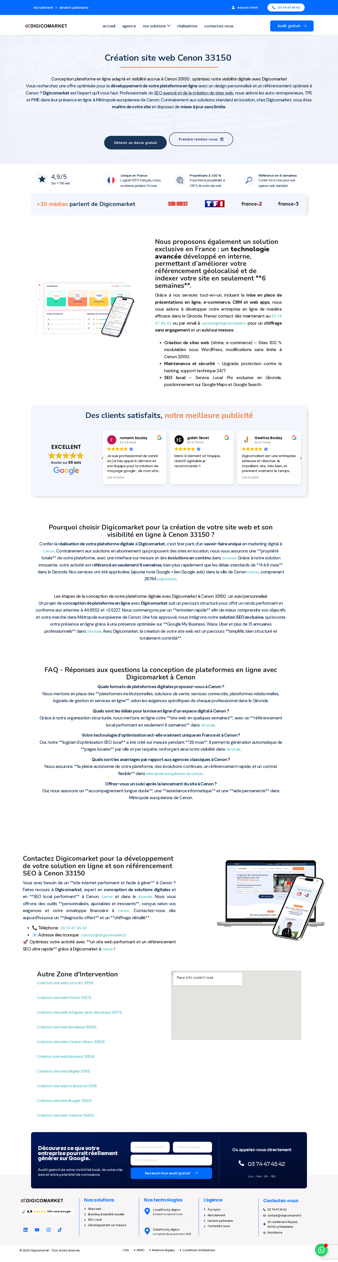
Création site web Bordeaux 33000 (67, 1027)
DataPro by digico (166, 1229)
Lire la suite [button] (183, 477)
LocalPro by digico (166, 1210)
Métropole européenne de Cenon (174, 773)
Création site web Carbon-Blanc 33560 (71, 1041)
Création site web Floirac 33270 (64, 997)
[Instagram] (48, 1229)
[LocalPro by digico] (147, 1211)
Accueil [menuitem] (109, 26)
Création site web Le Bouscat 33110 (67, 1086)
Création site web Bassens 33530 (66, 1056)
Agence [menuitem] (129, 26)
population (167, 579)
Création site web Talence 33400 (66, 1115)
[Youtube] (37, 1229)
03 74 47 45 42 (74, 928)
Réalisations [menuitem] (187, 26)
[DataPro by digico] (147, 1231)
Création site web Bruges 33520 (65, 1100)
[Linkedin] (25, 1229)
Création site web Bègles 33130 (64, 1071)
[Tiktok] (59, 1229)
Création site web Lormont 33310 (66, 983)
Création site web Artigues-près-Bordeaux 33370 (80, 1012)
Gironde (229, 558)
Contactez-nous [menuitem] (218, 26)
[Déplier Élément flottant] (321, 1250)
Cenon (48, 551)
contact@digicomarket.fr (223, 323)
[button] (301, 458)
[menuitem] (156, 26)
